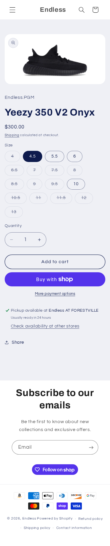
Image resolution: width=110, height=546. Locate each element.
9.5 (57, 185)
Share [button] (18, 342)
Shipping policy (37, 528)
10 (76, 184)
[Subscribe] (91, 447)
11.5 (64, 199)
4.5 (32, 156)
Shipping (12, 135)
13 (17, 213)
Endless (29, 518)
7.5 (57, 172)
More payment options (55, 294)
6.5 (17, 172)
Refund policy (90, 518)
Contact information (74, 528)
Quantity (13, 226)
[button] (12, 9)
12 (87, 199)
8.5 (17, 185)
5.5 (54, 156)
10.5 (19, 199)
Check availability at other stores (45, 326)
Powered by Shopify (54, 518)
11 (42, 199)
